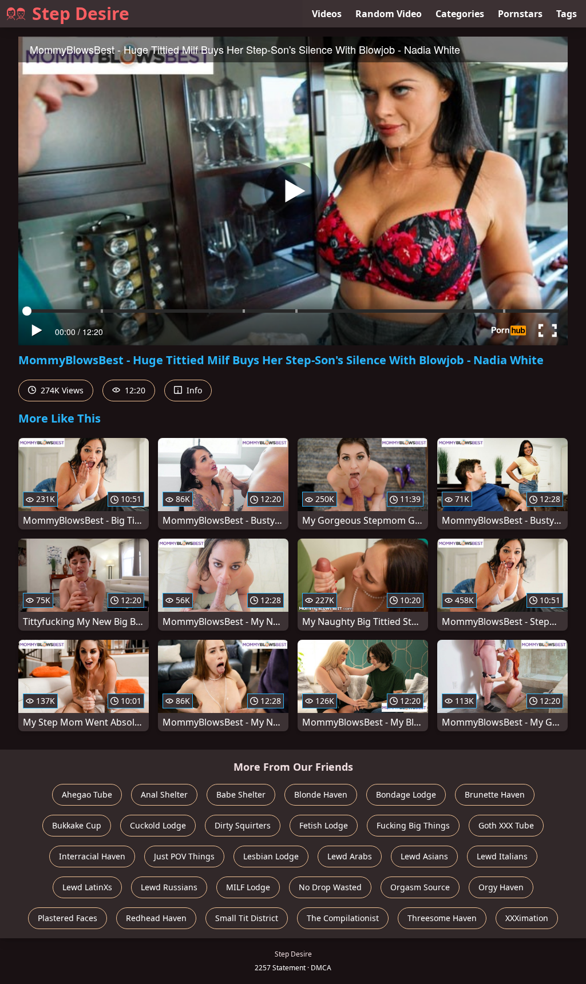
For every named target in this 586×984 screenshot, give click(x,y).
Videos (327, 13)
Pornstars (520, 13)
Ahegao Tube (87, 794)
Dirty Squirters (243, 825)
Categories (459, 13)
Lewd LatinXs (87, 887)
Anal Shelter (164, 794)
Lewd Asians (424, 856)
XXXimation (526, 918)
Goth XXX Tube (506, 825)
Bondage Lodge (406, 794)
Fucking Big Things (413, 825)
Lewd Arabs (349, 856)
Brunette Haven (495, 794)
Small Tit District (246, 918)
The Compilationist (343, 918)
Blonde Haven (320, 794)
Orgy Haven (501, 887)
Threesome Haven (442, 918)
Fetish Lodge (323, 825)
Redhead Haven (156, 918)
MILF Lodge (248, 887)
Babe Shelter (241, 794)
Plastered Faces (67, 918)
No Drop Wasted (330, 887)
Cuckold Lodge (158, 825)
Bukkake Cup (76, 825)
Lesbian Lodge (271, 856)
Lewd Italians (502, 856)
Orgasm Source (420, 887)
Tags (566, 13)
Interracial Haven (92, 856)
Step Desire (80, 13)
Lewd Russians (169, 887)
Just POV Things (184, 856)
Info (193, 390)
